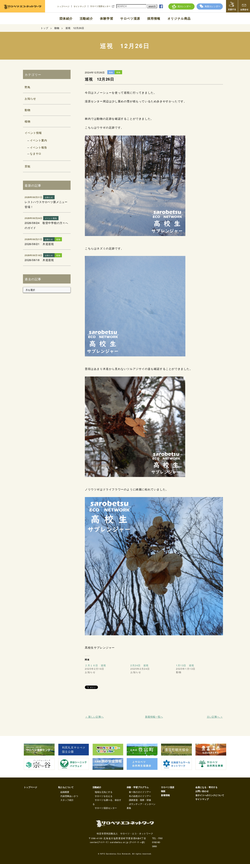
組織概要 (64, 792)
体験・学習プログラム (138, 787)
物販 (163, 791)
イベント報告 (38, 147)
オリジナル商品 (179, 18)
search (152, 6)
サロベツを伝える (103, 796)
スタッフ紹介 (67, 800)
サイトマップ (80, 6)
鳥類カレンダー (212, 6)
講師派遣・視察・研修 (140, 800)
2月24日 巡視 (139, 665)
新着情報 (165, 795)
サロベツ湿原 (130, 18)
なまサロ (35, 153)
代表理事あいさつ (69, 796)
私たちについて (66, 787)
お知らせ (30, 98)
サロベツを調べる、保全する (107, 801)
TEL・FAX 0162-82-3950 (157, 842)
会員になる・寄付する (206, 787)
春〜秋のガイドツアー (140, 792)
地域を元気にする (103, 792)
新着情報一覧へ (154, 716)
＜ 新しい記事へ (94, 716)
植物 (27, 121)
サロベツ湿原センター (100, 6)
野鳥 (27, 87)
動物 (27, 110)
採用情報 (154, 18)
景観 (27, 166)
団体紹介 (66, 18)
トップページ (63, 6)
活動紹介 (86, 18)
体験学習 (106, 18)
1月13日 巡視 (185, 665)
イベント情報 (33, 133)
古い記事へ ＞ (215, 716)
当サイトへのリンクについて (209, 795)
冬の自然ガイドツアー (140, 796)
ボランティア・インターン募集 (141, 806)
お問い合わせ (202, 791)
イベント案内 (38, 140)
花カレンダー (184, 6)
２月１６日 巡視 (95, 665)
